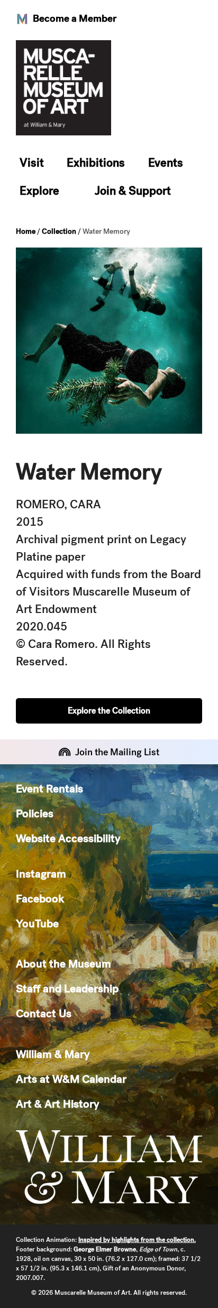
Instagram (41, 873)
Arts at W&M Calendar (71, 1079)
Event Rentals (49, 788)
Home (25, 231)
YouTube (37, 923)
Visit (32, 162)
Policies (34, 813)
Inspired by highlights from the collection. (137, 1240)
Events (165, 162)
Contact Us (43, 1013)
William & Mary (52, 1054)
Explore (39, 190)
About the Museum (63, 963)
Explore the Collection (109, 710)
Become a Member (74, 18)
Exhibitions (96, 162)
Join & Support (133, 190)
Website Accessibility (68, 838)
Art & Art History (57, 1103)
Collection (59, 231)
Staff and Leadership (67, 988)
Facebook (40, 898)
